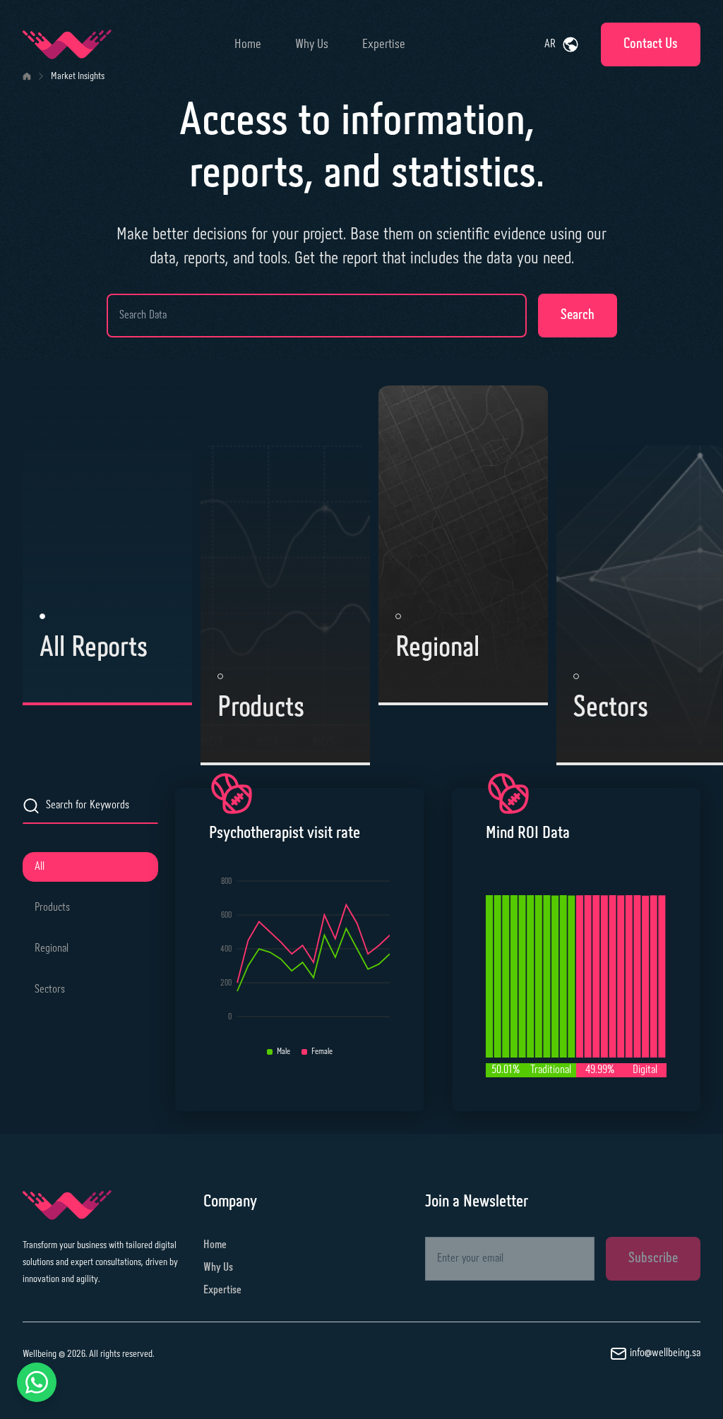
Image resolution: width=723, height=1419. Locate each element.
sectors (50, 989)
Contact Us (650, 44)
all (39, 866)
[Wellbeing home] (67, 44)
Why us (311, 44)
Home (247, 44)
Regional (51, 948)
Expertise (383, 44)
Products (52, 907)
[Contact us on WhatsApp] (36, 1382)
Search (577, 315)
